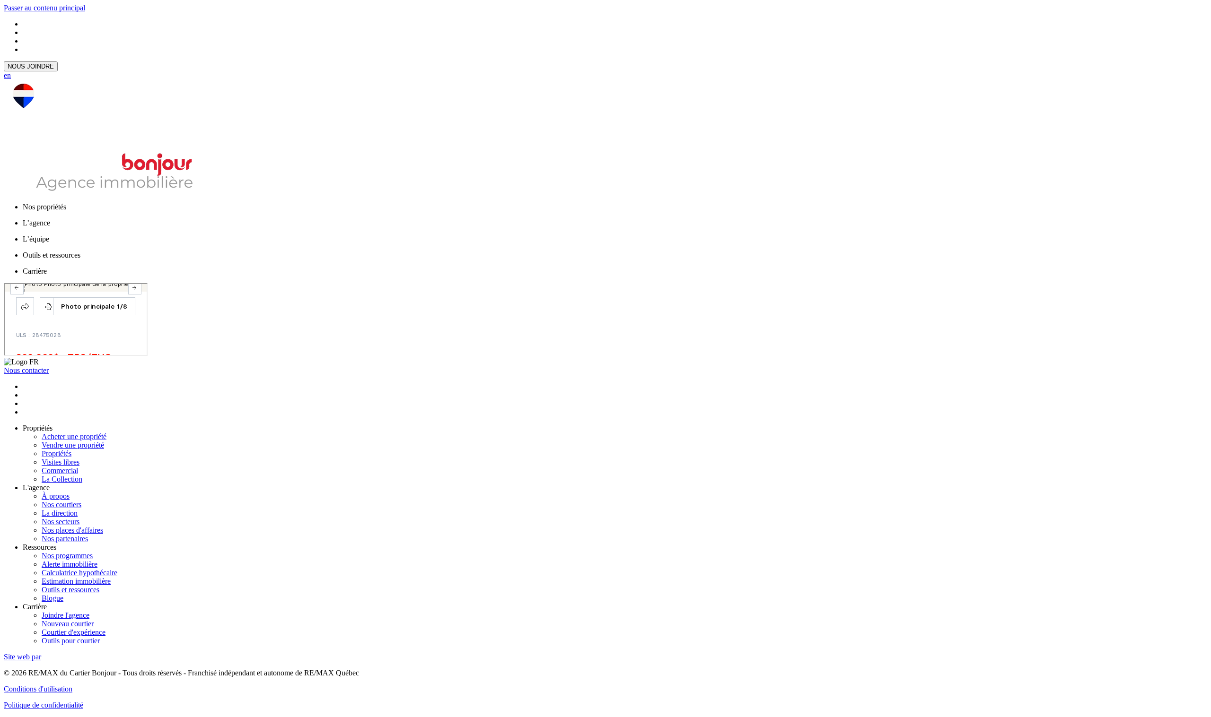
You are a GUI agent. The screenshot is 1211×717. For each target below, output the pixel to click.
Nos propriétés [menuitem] (44, 207)
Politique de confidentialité (43, 705)
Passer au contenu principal (44, 8)
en (7, 75)
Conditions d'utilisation (38, 689)
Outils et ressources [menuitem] (51, 255)
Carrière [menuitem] (35, 271)
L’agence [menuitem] (36, 223)
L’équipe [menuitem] (36, 239)
